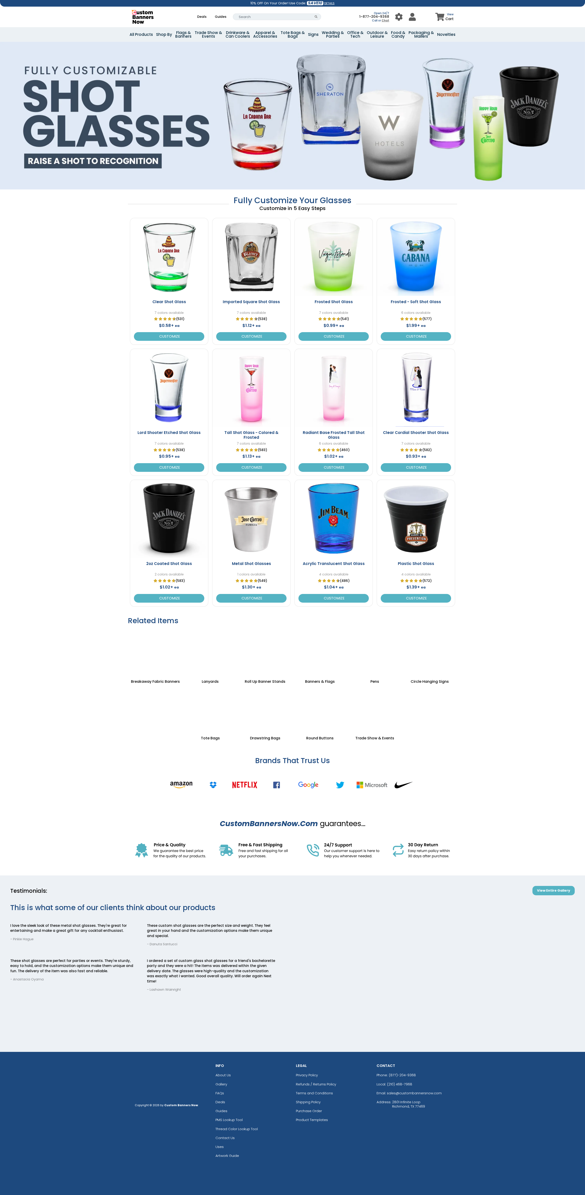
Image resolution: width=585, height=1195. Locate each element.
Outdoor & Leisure (377, 34)
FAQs (219, 1093)
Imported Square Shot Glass (251, 302)
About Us (223, 1075)
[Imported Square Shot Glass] (251, 257)
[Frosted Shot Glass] (333, 257)
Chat (385, 20)
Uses (219, 1146)
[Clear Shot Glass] (169, 257)
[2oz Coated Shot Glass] (169, 519)
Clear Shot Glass (169, 302)
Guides (220, 16)
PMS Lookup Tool (229, 1119)
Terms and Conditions (314, 1093)
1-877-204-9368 (374, 16)
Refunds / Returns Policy (316, 1084)
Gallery (221, 1084)
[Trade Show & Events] (374, 708)
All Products (141, 34)
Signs (313, 34)
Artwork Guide (227, 1155)
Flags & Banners (183, 34)
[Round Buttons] (320, 708)
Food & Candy (398, 34)
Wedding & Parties (333, 34)
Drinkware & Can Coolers (238, 34)
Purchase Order (309, 1110)
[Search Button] (316, 16)
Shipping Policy (308, 1102)
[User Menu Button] (399, 17)
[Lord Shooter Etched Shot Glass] (169, 388)
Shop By (164, 34)
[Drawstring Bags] (265, 708)
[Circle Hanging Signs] (429, 652)
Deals (202, 16)
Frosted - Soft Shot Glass (416, 302)
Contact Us (225, 1137)
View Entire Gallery (553, 890)
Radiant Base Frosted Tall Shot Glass (334, 435)
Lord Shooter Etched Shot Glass (169, 432)
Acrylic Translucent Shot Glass (334, 563)
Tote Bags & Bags (293, 34)
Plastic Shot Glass (416, 563)
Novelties (446, 34)
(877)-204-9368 (402, 1075)
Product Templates (312, 1119)
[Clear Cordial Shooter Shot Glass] (416, 388)
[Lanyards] (210, 652)
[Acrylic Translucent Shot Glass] (333, 519)
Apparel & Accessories (265, 34)
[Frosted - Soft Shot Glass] (416, 257)
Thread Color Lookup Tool (236, 1129)
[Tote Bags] (210, 708)
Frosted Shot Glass (334, 302)
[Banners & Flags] (320, 652)
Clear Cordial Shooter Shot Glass (416, 432)
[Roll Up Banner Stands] (265, 652)
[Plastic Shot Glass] (416, 519)
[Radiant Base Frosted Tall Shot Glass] (333, 388)
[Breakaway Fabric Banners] (155, 652)
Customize (169, 336)
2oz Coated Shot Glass (169, 563)
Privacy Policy (307, 1075)
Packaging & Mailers (421, 34)
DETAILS (329, 3)
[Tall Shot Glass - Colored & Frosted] (251, 388)
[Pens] (374, 652)
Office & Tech (355, 34)
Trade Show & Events (208, 34)
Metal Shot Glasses (251, 563)
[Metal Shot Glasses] (251, 519)
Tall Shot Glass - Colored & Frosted (251, 435)
